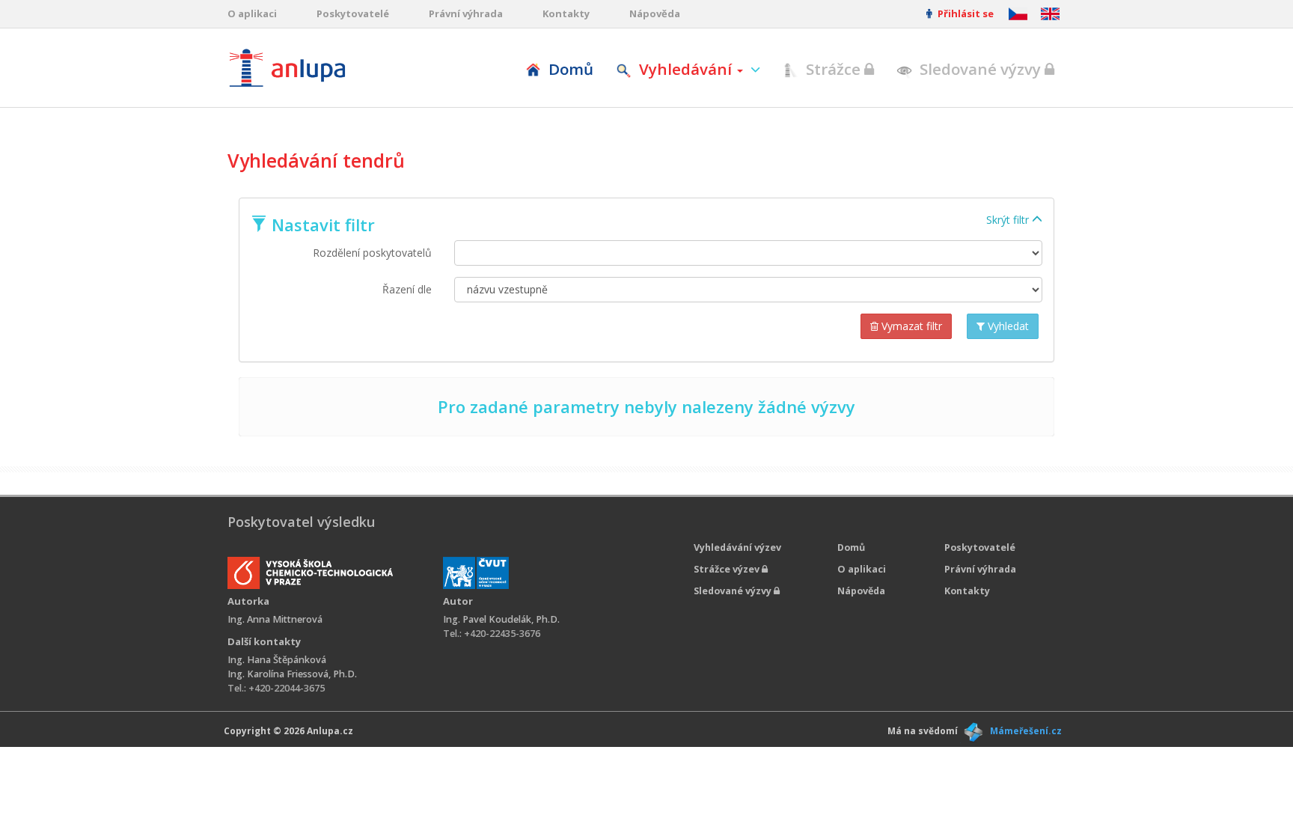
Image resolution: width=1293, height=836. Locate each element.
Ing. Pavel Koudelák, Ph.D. (501, 619)
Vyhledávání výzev (737, 547)
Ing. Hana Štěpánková (276, 659)
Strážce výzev (728, 569)
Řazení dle (407, 289)
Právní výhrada (466, 13)
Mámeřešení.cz (1026, 730)
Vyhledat (1007, 326)
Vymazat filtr (910, 326)
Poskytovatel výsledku (301, 522)
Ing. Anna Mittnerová (275, 619)
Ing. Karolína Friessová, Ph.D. (292, 674)
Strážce (833, 68)
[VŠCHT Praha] (310, 573)
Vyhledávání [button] (685, 68)
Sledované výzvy (980, 68)
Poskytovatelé (353, 13)
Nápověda (654, 13)
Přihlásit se (964, 13)
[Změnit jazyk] (1050, 13)
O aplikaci (252, 13)
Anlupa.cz (330, 730)
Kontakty (566, 13)
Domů (569, 68)
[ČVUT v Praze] (476, 573)
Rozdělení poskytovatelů (372, 252)
